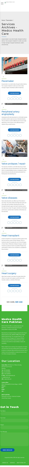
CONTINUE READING (14, 93)
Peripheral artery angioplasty (10, 112)
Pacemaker (8, 81)
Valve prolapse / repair (13, 163)
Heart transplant (10, 235)
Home (3, 20)
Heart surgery (9, 273)
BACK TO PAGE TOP (21, 462)
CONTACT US (5, 462)
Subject (2, 424)
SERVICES (12, 462)
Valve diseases (9, 198)
